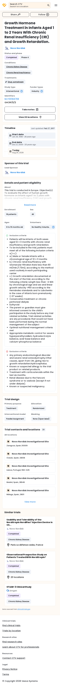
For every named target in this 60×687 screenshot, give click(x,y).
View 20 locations (28, 117)
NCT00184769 (12, 99)
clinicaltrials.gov (23, 609)
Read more (30, 205)
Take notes (28, 109)
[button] (17, 66)
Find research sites (12, 641)
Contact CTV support (13, 658)
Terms (5, 674)
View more (30, 501)
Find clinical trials (11, 625)
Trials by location (11, 630)
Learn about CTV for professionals (20, 647)
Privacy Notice (9, 669)
